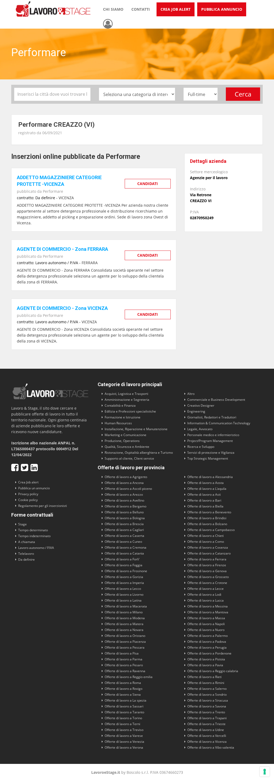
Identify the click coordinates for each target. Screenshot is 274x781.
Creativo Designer (200, 405)
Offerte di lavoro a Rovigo (123, 688)
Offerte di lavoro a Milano (124, 612)
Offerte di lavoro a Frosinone (126, 571)
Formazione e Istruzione (122, 417)
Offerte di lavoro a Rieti (204, 677)
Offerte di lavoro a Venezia (124, 741)
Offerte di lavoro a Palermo (207, 635)
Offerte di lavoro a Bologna (125, 518)
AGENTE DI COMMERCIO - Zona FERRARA (62, 249)
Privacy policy (28, 494)
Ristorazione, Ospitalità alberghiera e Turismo (139, 452)
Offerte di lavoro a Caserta (124, 535)
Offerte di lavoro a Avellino (124, 500)
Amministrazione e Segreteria (127, 399)
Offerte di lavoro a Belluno (124, 512)
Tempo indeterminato (34, 536)
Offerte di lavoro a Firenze (206, 565)
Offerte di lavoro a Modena (125, 618)
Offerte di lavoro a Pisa (122, 653)
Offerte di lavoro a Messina (207, 606)
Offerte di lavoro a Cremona (125, 547)
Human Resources (118, 423)
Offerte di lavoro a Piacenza (125, 641)
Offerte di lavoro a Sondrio (207, 694)
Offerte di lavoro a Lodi (204, 594)
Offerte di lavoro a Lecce (205, 588)
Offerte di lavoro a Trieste (206, 724)
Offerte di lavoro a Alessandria (210, 477)
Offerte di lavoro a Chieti (205, 535)
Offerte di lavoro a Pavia (205, 665)
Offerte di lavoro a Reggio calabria (212, 671)
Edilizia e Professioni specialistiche (130, 411)
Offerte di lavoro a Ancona (124, 482)
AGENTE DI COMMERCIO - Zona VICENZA (62, 308)
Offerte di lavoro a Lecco (123, 588)
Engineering (196, 411)
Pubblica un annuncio (34, 488)
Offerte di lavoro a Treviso (124, 730)
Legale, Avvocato (199, 429)
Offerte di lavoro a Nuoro (205, 630)
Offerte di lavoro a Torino (123, 718)
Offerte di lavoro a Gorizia (124, 577)
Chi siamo (113, 9)
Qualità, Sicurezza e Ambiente (127, 446)
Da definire (26, 559)
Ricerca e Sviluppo (200, 446)
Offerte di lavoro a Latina (123, 600)
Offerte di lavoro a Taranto (124, 712)
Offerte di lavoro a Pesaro (124, 665)
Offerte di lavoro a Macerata (126, 606)
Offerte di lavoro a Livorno (124, 594)
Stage (22, 524)
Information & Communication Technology (218, 423)
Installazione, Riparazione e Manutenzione (136, 429)
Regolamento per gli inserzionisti (42, 505)
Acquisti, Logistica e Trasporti (126, 393)
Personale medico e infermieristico (213, 435)
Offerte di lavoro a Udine (205, 730)
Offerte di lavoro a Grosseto (208, 577)
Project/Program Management (210, 440)
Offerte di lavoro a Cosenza (207, 547)
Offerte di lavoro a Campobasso (211, 530)
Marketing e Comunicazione (125, 435)
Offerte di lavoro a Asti (204, 494)
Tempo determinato (33, 530)
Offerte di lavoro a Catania (124, 553)
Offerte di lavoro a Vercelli (206, 735)
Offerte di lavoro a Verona (124, 747)
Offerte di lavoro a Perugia (207, 647)
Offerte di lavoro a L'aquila (206, 488)
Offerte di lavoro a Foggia (123, 565)
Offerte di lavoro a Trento (206, 712)
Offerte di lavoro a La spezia (125, 700)
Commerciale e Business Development (216, 399)
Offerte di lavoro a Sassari (124, 706)
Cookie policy (28, 500)
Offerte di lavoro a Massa (206, 618)
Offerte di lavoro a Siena (123, 694)
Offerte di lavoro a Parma (123, 659)
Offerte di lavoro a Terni (122, 724)
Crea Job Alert (176, 9)
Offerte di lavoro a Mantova (207, 612)
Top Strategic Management (207, 458)
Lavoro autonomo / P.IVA (36, 547)
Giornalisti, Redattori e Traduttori (211, 417)
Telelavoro (26, 553)
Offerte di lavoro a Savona (206, 706)
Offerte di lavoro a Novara (124, 630)
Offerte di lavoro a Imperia (124, 582)
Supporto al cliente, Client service (129, 458)
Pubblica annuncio (221, 9)
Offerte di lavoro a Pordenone (209, 653)
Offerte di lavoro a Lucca (205, 600)
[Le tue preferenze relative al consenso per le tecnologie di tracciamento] (265, 772)
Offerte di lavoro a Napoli (206, 624)
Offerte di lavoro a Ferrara (206, 559)
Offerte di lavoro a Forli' (122, 559)
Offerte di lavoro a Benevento (209, 512)
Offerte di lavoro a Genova (207, 571)
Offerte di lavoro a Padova (206, 641)
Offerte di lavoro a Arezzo (124, 494)
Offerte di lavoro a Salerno (207, 688)
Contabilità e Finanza (120, 405)
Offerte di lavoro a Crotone (207, 582)
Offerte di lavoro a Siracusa (207, 700)
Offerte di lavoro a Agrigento (126, 477)
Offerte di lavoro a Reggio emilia (129, 677)
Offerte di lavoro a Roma (123, 682)
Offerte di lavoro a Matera (124, 624)
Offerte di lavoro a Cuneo (123, 541)
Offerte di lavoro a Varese (124, 735)
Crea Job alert (28, 482)
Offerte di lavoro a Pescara (124, 647)
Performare (53, 191)
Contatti (140, 9)
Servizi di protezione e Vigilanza (210, 452)
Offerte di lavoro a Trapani (207, 718)
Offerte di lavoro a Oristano (125, 635)
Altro (191, 393)
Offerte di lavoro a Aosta (205, 482)
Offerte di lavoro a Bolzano (207, 524)
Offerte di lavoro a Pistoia (206, 659)
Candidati (147, 183)
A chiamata (26, 542)
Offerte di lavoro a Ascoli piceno (128, 488)
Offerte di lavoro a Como (205, 541)
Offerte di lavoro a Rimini (205, 682)
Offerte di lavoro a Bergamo (125, 506)
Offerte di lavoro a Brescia (124, 524)
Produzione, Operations (122, 440)
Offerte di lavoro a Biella (205, 506)
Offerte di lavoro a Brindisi (206, 518)
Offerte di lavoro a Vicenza (207, 741)
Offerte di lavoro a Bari (204, 500)
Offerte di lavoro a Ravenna (125, 671)
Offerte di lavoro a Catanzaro (209, 553)
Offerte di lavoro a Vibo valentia (210, 747)
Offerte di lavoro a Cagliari (124, 530)
